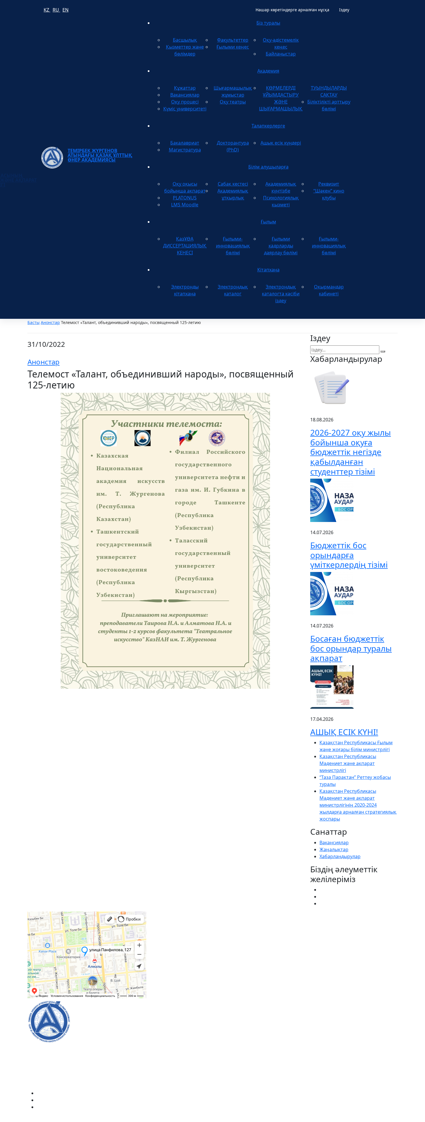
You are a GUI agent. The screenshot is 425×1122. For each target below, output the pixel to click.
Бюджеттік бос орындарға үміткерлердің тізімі (349, 555)
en (65, 10)
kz (47, 10)
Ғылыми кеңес (233, 47)
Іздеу (344, 9)
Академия (268, 71)
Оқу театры (233, 102)
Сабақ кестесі (233, 184)
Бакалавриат (184, 143)
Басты (33, 322)
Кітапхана (268, 269)
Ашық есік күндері (280, 143)
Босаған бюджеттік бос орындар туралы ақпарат (351, 648)
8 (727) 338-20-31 (297, 939)
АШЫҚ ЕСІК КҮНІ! (344, 731)
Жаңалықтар (333, 849)
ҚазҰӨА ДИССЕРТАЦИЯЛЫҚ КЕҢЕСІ (184, 246)
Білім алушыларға (268, 167)
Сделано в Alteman (376, 1118)
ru (56, 10)
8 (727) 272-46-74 (171, 939)
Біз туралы (268, 23)
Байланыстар (281, 54)
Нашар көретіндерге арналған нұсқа (292, 9)
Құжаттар (185, 88)
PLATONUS (185, 198)
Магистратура (185, 150)
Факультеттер (232, 40)
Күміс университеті (184, 108)
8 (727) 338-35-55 (328, 1033)
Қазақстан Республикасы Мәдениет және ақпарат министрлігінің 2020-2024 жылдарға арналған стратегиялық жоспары (357, 805)
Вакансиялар (184, 95)
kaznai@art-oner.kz (331, 1015)
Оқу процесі (185, 102)
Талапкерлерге (268, 126)
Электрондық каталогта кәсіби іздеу (281, 294)
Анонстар (50, 322)
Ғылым (268, 222)
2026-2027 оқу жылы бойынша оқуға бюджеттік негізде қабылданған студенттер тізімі (350, 452)
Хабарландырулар (340, 856)
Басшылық (185, 40)
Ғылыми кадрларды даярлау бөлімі (281, 246)
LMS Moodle (184, 204)
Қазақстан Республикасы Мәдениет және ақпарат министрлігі (347, 763)
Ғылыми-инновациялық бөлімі (233, 246)
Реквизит (328, 184)
